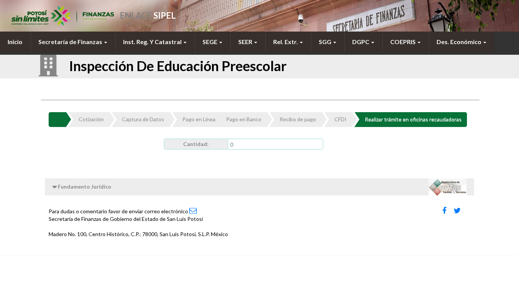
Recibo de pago (298, 119)
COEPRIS (403, 41)
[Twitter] (457, 210)
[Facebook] (444, 210)
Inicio (15, 41)
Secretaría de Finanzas (70, 41)
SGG (325, 41)
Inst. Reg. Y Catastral (153, 41)
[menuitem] (15, 41)
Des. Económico (460, 41)
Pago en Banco (243, 119)
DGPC (361, 41)
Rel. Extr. (286, 41)
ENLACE (148, 15)
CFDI (340, 119)
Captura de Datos (143, 119)
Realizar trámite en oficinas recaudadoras (413, 119)
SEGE (210, 41)
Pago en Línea (198, 119)
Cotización (91, 119)
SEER (245, 41)
